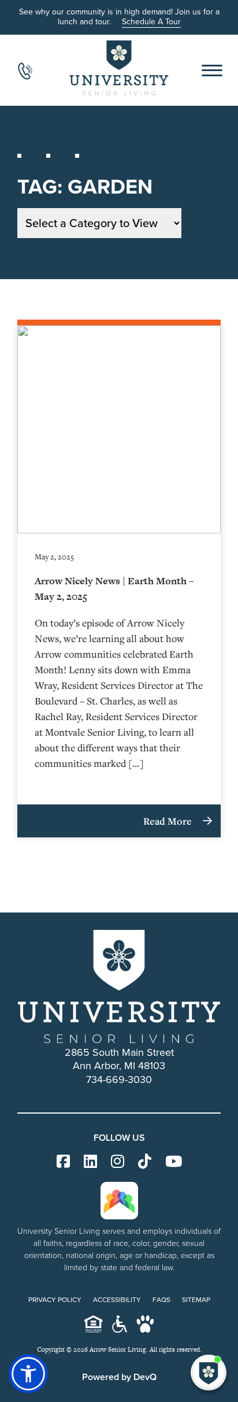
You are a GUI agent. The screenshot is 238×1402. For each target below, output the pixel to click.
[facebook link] (63, 1162)
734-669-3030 (119, 1079)
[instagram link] (117, 1162)
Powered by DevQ (119, 1377)
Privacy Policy (54, 1300)
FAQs (161, 1300)
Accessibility (117, 1300)
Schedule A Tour (151, 22)
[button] (28, 1373)
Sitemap (196, 1300)
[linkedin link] (90, 1162)
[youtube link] (173, 1162)
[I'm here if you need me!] (208, 1372)
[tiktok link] (144, 1162)
